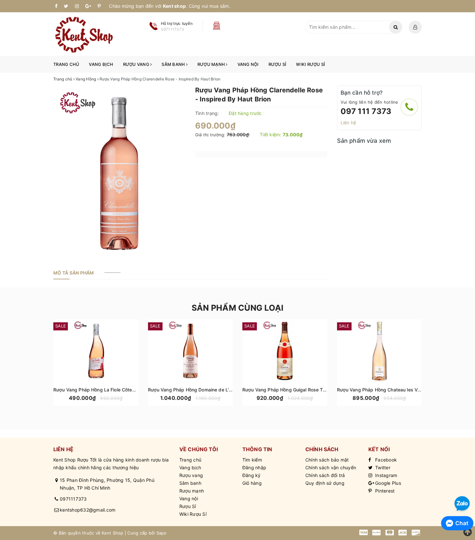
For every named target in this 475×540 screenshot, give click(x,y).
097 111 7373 (366, 111)
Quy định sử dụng (324, 483)
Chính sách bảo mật (327, 459)
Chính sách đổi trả (325, 475)
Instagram (385, 475)
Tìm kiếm (252, 459)
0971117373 (73, 499)
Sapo (161, 532)
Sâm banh (174, 64)
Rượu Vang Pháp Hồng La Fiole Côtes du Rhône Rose (111, 389)
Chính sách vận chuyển (330, 467)
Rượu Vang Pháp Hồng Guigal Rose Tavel (287, 389)
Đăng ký (251, 475)
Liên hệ (348, 122)
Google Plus (387, 483)
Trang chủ (66, 64)
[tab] (73, 272)
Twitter (382, 467)
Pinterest (384, 490)
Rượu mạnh (211, 64)
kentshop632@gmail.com (87, 510)
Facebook (385, 459)
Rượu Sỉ (278, 64)
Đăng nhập (254, 467)
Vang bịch (101, 64)
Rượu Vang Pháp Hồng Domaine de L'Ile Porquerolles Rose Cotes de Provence (232, 389)
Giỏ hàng (252, 483)
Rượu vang (137, 64)
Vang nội (248, 64)
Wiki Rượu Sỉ (310, 64)
